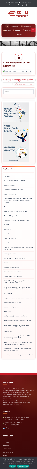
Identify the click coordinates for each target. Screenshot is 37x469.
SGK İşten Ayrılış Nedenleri (12, 307)
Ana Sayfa (6, 442)
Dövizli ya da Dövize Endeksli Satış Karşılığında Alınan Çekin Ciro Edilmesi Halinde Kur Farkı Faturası (18, 200)
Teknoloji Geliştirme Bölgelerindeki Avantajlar (17, 320)
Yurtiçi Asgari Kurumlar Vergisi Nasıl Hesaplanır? (18, 355)
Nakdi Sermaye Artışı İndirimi (12, 272)
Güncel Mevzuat (8, 452)
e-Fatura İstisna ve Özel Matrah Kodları (16, 211)
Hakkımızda (7, 229)
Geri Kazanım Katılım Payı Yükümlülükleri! (16, 220)
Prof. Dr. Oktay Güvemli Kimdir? (24, 84)
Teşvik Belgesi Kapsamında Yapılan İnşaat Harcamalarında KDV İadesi (16, 326)
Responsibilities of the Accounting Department (18, 298)
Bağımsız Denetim (9, 185)
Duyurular (7, 207)
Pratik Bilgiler (8, 293)
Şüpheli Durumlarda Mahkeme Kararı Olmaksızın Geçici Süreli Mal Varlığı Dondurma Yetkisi (18, 80)
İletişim (5, 455)
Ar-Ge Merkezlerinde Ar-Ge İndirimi (14, 181)
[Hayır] (35, 463)
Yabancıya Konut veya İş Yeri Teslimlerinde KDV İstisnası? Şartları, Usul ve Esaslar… (18, 343)
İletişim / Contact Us (10, 238)
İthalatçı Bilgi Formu (10, 254)
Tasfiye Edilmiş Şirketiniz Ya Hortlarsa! (15, 316)
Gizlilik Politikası (9, 225)
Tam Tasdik (7, 311)
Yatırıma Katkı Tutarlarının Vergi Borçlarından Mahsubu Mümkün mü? (17, 349)
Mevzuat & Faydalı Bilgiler (11, 267)
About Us (7, 176)
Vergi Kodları (8, 331)
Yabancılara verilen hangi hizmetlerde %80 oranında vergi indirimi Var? (17, 337)
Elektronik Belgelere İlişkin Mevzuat (14, 216)
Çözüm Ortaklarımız (10, 194)
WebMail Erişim (19, 5)
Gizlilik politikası (23, 466)
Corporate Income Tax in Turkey (13, 190)
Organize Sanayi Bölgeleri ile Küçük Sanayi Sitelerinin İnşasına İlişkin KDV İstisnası (17, 288)
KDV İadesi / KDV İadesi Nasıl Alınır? (14, 258)
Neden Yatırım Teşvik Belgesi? (13, 276)
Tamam (12, 466)
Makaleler (7, 263)
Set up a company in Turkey (12, 302)
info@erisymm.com (26, 2)
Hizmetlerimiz (8, 234)
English (29, 5)
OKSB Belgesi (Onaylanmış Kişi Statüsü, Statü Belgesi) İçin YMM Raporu (17, 282)
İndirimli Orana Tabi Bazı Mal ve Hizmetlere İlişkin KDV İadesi (18, 248)
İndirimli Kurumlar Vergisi (11, 243)
